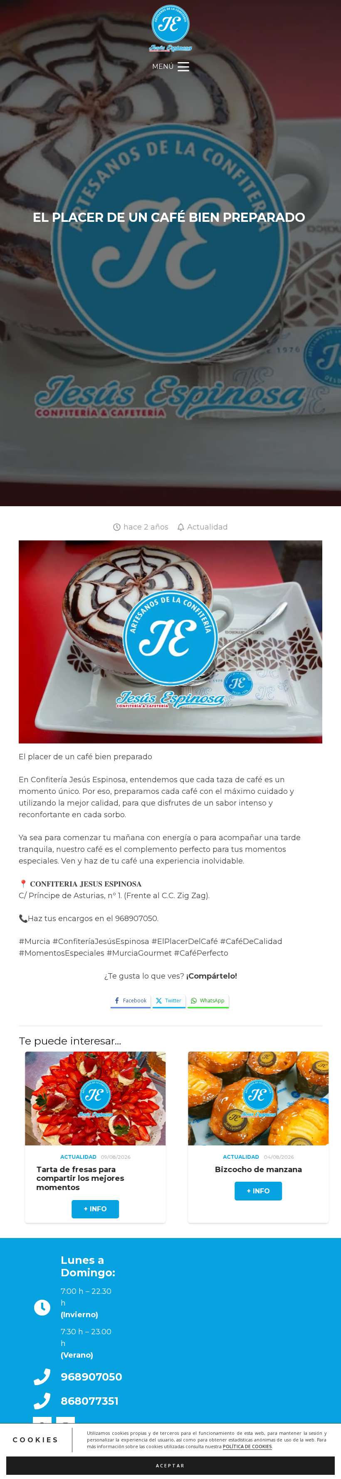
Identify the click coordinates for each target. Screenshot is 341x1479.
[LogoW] (171, 28)
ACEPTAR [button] (170, 1466)
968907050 (91, 1377)
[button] (170, 66)
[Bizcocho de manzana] (167, 1098)
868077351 (90, 1401)
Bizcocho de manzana (167, 1169)
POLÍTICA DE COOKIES (247, 1446)
